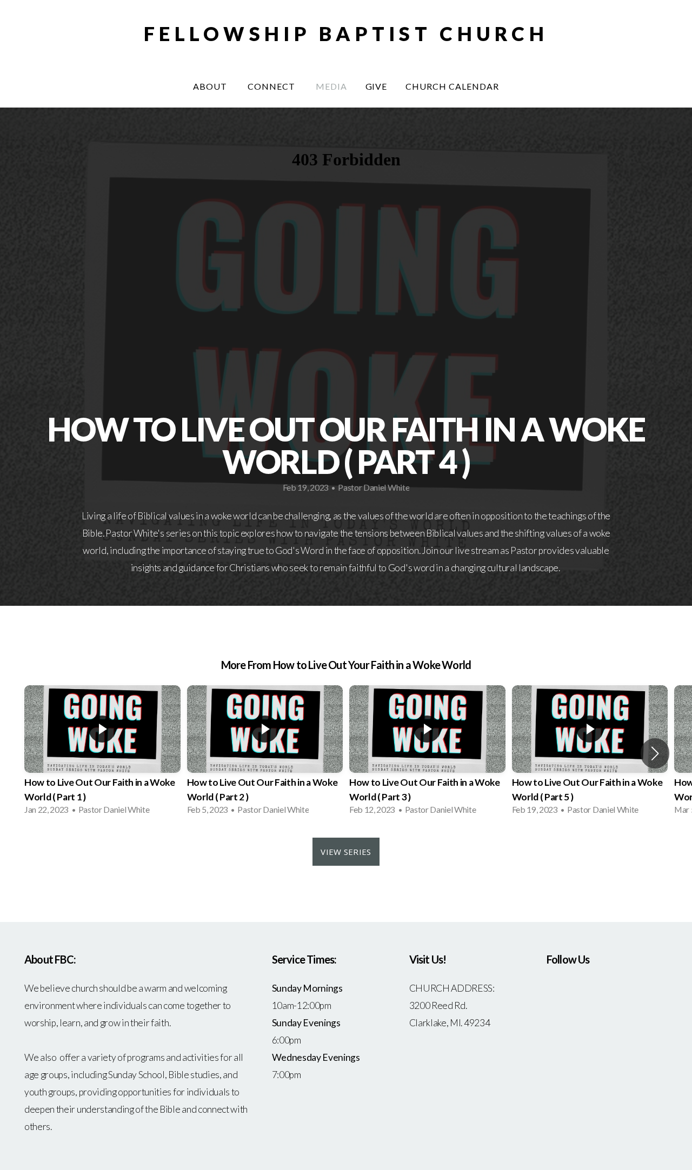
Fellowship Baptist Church (346, 33)
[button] (655, 753)
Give (376, 86)
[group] (102, 753)
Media (331, 86)
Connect (272, 86)
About (211, 86)
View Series (346, 851)
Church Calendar (451, 86)
